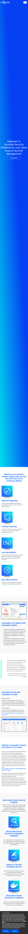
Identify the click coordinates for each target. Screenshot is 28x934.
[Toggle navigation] (25, 2)
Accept (6, 931)
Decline (14, 931)
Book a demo (14, 158)
